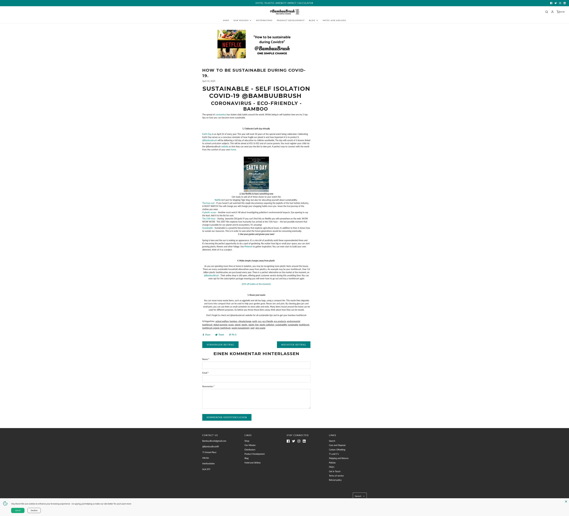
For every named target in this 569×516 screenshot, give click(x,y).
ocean (231, 324)
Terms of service (336, 475)
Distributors (264, 20)
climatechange (244, 321)
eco (259, 321)
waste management (240, 328)
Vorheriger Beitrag (220, 344)
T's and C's (334, 454)
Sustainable (207, 228)
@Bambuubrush (209, 140)
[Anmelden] (552, 11)
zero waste (260, 328)
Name (205, 359)
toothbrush (304, 324)
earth (254, 321)
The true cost (208, 203)
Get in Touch (335, 471)
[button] (360, 496)
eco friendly (267, 321)
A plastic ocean (209, 212)
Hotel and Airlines (334, 20)
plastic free (253, 324)
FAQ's (331, 467)
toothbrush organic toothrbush (216, 328)
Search (332, 441)
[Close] (566, 501)
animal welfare (222, 321)
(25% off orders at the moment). (256, 284)
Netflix (218, 200)
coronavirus (221, 114)
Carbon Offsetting (337, 449)
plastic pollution (267, 324)
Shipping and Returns (339, 458)
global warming (220, 324)
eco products (280, 321)
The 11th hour (208, 218)
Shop (226, 20)
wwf (252, 328)
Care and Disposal (337, 445)
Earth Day (206, 134)
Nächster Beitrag (293, 344)
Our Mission (250, 445)
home (233, 149)
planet (237, 324)
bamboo (233, 321)
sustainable (293, 324)
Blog (246, 458)
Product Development (291, 20)
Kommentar (208, 386)
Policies (332, 462)
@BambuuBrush (211, 275)
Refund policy (335, 480)
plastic (244, 324)
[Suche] (546, 11)
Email (205, 373)
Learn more (126, 503)
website (225, 146)
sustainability (281, 324)
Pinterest (248, 246)
